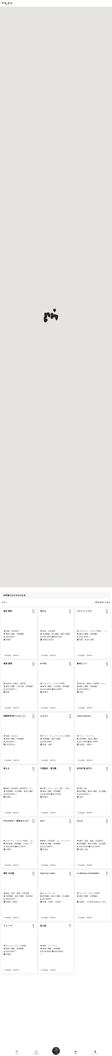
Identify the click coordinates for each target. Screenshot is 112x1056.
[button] (56, 319)
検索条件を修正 (103, 602)
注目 (4, 602)
